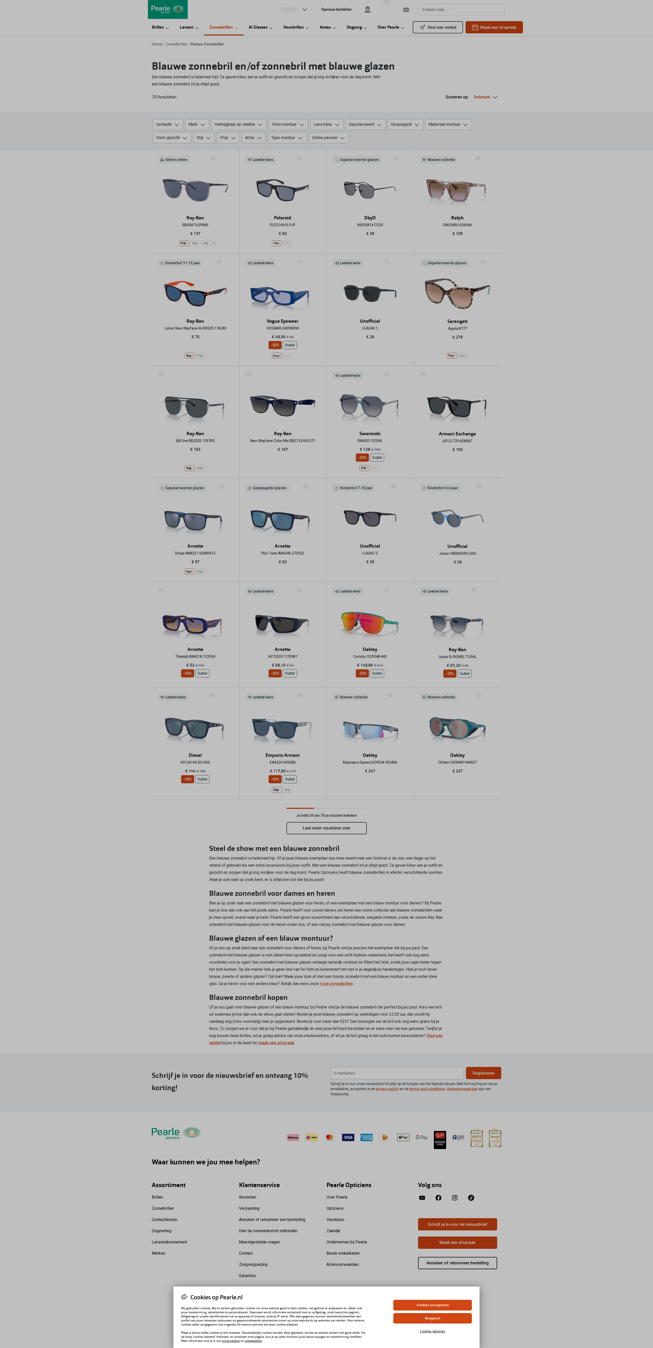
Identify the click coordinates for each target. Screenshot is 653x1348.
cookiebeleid (253, 1341)
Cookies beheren (432, 1331)
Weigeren (432, 1318)
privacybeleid (231, 1341)
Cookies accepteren (433, 1305)
